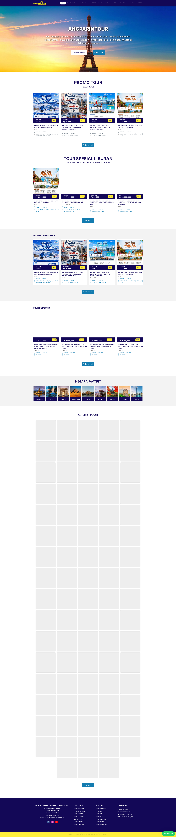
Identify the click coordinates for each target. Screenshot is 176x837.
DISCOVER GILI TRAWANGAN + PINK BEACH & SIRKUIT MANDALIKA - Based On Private (46, 346)
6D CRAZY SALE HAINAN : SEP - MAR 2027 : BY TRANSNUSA (130, 126)
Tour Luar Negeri (79, 811)
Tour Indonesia (101, 808)
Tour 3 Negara (79, 816)
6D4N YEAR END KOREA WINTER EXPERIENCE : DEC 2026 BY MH (72, 201)
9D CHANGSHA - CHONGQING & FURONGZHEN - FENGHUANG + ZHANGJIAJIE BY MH (72, 127)
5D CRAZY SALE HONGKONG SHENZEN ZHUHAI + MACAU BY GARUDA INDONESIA (100, 127)
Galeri (114, 3)
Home (63, 3)
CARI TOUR (98, 53)
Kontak (139, 3)
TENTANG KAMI (79, 53)
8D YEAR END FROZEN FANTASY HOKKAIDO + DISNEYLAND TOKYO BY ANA (102, 202)
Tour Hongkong (101, 824)
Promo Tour (78, 819)
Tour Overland (79, 824)
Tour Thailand (101, 819)
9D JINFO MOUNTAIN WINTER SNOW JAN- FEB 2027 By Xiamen (46, 126)
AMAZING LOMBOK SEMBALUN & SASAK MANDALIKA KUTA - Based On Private (130, 346)
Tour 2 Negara (79, 814)
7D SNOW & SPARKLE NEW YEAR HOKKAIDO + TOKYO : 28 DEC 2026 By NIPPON (129, 202)
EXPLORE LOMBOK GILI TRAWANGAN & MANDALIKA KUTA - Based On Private (102, 346)
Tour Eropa (100, 816)
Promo (107, 3)
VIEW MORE (88, 145)
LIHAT (54, 120)
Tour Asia (99, 811)
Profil (132, 3)
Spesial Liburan (96, 3)
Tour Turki (99, 814)
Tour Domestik (79, 808)
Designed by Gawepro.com (88, 835)
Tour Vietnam (100, 822)
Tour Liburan (78, 822)
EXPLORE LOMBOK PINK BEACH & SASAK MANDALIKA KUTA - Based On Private (74, 346)
